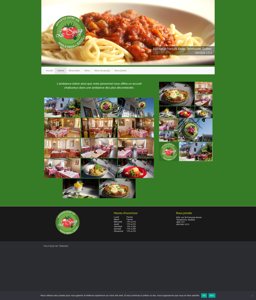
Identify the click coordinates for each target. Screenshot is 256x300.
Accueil (49, 70)
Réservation (74, 70)
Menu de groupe (102, 70)
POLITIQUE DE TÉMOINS (56, 246)
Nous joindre (121, 70)
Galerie (60, 70)
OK (204, 295)
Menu (87, 70)
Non (212, 295)
